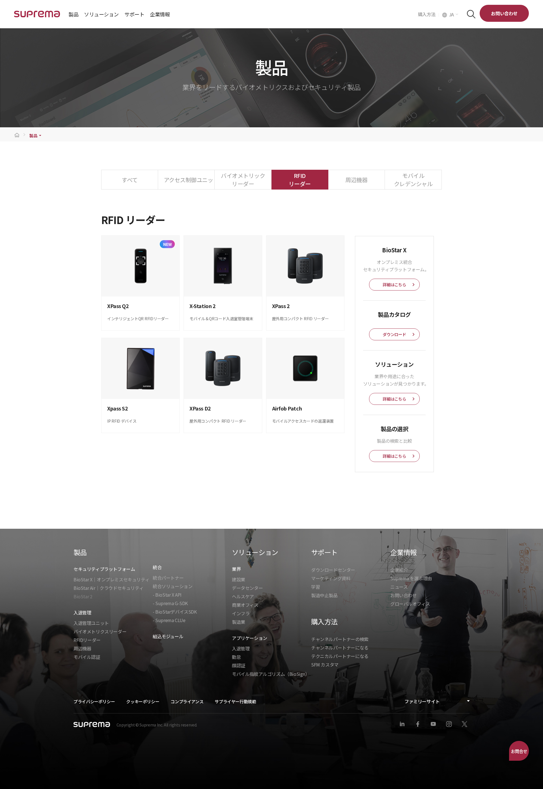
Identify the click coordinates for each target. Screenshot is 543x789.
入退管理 (240, 648)
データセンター (247, 587)
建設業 (238, 579)
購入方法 (428, 14)
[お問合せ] (519, 751)
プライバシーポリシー (94, 701)
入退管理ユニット (91, 623)
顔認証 (238, 665)
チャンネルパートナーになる (340, 647)
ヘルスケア (243, 596)
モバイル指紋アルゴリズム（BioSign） (271, 673)
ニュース (399, 586)
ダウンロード (394, 334)
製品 (33, 135)
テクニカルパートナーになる (340, 656)
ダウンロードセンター (333, 569)
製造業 (238, 621)
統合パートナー (168, 577)
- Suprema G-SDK (170, 603)
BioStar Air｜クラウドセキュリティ (108, 587)
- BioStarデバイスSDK (175, 611)
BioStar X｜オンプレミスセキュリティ (111, 579)
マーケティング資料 (330, 578)
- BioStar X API (167, 594)
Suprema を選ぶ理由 (411, 578)
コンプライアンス (187, 701)
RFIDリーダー (87, 640)
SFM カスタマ (325, 664)
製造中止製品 (324, 595)
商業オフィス (245, 604)
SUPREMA (37, 16)
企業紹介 (399, 569)
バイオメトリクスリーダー (100, 631)
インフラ (240, 613)
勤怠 (236, 656)
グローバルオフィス (410, 603)
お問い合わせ (504, 13)
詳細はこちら (394, 284)
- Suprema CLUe (169, 620)
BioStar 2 (83, 596)
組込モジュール (168, 636)
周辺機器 (82, 648)
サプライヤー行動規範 (235, 701)
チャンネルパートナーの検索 (340, 639)
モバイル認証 (87, 656)
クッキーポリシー (142, 701)
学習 (315, 586)
